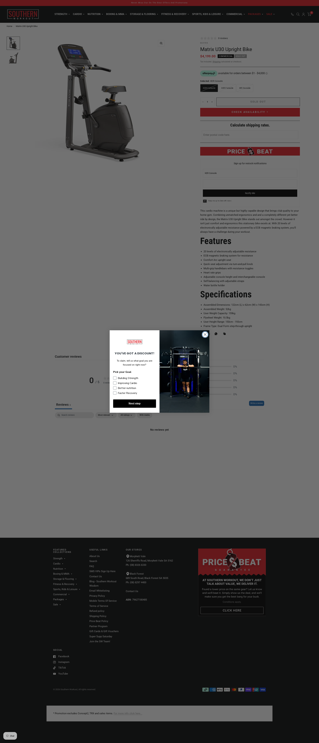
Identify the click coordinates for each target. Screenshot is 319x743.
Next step (135, 403)
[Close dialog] (205, 334)
